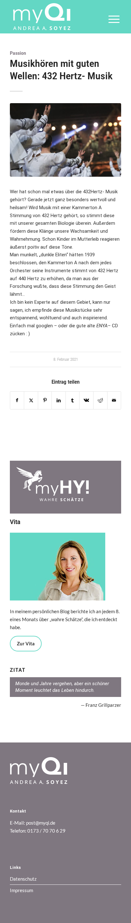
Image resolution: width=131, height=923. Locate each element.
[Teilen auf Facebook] (17, 400)
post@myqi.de (40, 823)
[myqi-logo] (54, 16)
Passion (18, 53)
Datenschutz (23, 879)
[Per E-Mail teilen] (114, 400)
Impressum (21, 890)
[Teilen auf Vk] (86, 400)
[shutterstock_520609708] (65, 140)
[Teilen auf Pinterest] (45, 400)
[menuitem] (111, 23)
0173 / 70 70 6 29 (46, 831)
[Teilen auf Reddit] (100, 400)
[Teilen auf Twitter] (31, 400)
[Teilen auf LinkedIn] (59, 400)
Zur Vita (26, 643)
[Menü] (111, 23)
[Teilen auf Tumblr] (72, 400)
